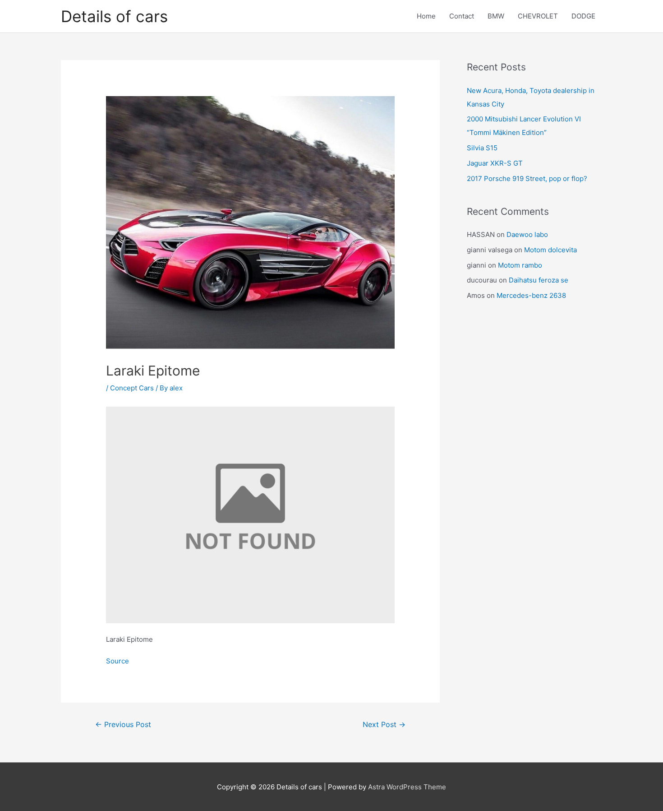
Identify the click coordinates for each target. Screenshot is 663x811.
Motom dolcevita (550, 250)
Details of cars (114, 16)
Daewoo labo (527, 234)
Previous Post (123, 724)
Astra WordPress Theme (407, 787)
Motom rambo (520, 265)
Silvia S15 (482, 148)
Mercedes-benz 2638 (531, 295)
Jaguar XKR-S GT (495, 163)
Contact (461, 16)
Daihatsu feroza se (538, 280)
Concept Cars (132, 388)
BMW (496, 16)
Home (426, 16)
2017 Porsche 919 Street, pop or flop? (527, 178)
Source (117, 661)
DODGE (583, 16)
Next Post (384, 724)
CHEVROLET (538, 16)
